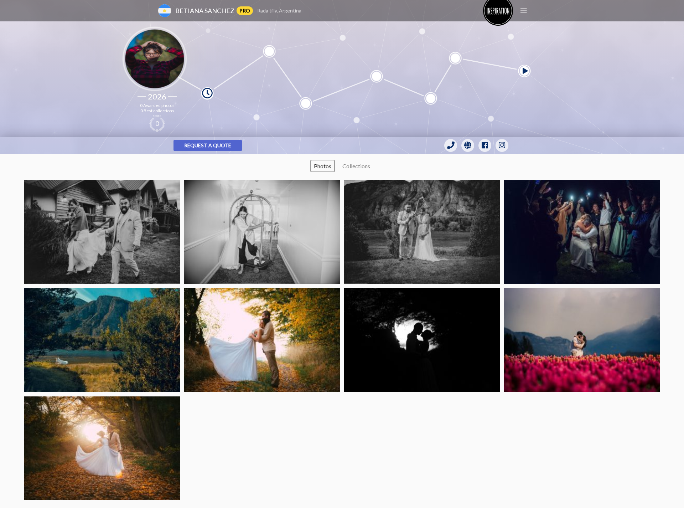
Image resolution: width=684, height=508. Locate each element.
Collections (356, 166)
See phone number (450, 145)
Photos (322, 166)
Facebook (484, 145)
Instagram (502, 145)
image (102, 232)
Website (467, 145)
